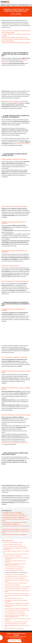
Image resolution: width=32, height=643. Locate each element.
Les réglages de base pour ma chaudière (12, 512)
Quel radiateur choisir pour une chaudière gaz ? (13, 514)
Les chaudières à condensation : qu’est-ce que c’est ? (15, 515)
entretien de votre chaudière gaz (13, 101)
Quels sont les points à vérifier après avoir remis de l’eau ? (16, 42)
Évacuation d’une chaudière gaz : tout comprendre (14, 534)
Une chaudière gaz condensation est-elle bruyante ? (14, 522)
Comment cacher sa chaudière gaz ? (11, 524)
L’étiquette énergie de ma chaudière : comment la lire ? (15, 529)
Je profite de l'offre (14, 640)
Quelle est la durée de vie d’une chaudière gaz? (13, 517)
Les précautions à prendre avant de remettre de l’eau (15, 37)
